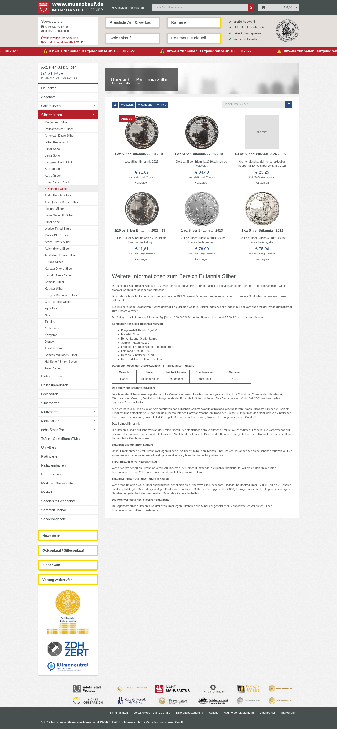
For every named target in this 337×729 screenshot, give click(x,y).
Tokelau (50, 321)
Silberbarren (50, 403)
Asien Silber (53, 368)
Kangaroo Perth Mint (58, 162)
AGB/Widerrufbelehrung (239, 712)
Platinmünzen (51, 376)
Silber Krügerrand (56, 142)
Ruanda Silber (54, 288)
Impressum (288, 712)
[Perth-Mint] (172, 700)
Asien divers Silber (57, 248)
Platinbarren (50, 456)
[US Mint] (132, 688)
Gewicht (128, 104)
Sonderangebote (53, 519)
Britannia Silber (57, 189)
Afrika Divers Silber (57, 242)
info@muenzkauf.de (57, 31)
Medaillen (48, 492)
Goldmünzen (51, 106)
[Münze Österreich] (88, 700)
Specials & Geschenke (58, 501)
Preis (162, 104)
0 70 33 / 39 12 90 (56, 26)
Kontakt (213, 712)
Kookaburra (52, 169)
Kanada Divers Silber (59, 268)
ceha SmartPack (53, 430)
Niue (48, 315)
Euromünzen (51, 474)
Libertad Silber (54, 208)
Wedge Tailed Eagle (58, 228)
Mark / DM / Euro (56, 235)
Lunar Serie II (54, 155)
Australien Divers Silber (60, 255)
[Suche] (251, 7)
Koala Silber (53, 175)
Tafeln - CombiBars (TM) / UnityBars (60, 443)
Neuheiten (48, 88)
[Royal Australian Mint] (213, 700)
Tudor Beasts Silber (58, 195)
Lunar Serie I (53, 222)
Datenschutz (267, 712)
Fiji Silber (51, 308)
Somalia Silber (54, 282)
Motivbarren (50, 421)
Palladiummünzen (54, 385)
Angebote (48, 97)
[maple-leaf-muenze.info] (280, 700)
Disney (49, 341)
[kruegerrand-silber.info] (248, 700)
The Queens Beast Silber (61, 202)
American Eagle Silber (59, 135)
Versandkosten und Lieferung (152, 712)
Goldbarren (49, 394)
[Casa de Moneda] (132, 700)
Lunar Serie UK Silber (59, 215)
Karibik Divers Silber (58, 275)
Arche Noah (52, 328)
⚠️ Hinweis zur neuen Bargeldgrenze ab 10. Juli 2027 (79, 51)
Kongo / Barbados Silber (61, 295)
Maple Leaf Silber (56, 122)
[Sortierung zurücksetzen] (115, 105)
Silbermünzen (51, 115)
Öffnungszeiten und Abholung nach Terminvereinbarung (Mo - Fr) (63, 39)
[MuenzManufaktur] (172, 688)
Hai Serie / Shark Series (61, 361)
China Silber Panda (57, 182)
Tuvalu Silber (53, 348)
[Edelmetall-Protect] (88, 688)
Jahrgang (146, 104)
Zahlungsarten (119, 712)
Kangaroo (51, 335)
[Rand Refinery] (213, 688)
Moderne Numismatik (57, 483)
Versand (150, 177)
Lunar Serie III (54, 149)
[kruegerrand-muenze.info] (280, 688)
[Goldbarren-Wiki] (248, 688)
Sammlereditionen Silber (61, 355)
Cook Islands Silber (58, 302)
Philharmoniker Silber (59, 129)
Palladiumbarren (53, 465)
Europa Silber (54, 262)
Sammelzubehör (53, 510)
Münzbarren (50, 412)
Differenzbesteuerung (189, 712)
